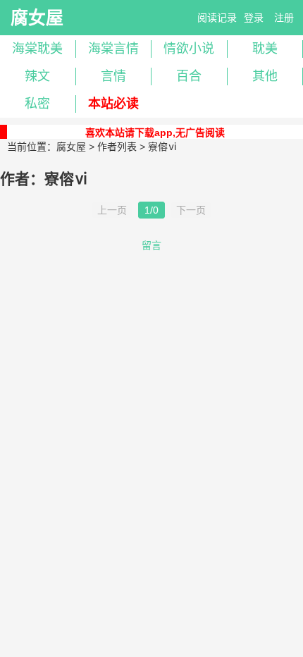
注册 (284, 17)
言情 (113, 76)
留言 (151, 245)
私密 (37, 104)
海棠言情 (113, 49)
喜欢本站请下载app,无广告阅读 (155, 132)
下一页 (191, 210)
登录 (254, 17)
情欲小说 (188, 49)
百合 (189, 76)
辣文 (37, 76)
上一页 (112, 210)
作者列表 (117, 146)
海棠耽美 (37, 49)
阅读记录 (217, 17)
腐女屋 (37, 17)
